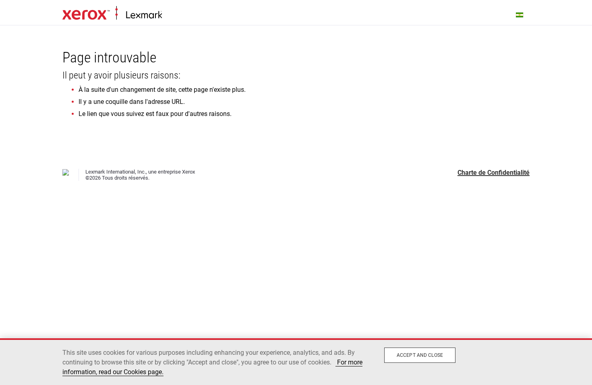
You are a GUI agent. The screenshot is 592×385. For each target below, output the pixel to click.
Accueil (112, 13)
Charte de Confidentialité (493, 172)
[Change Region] (520, 14)
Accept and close (420, 355)
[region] (296, 361)
